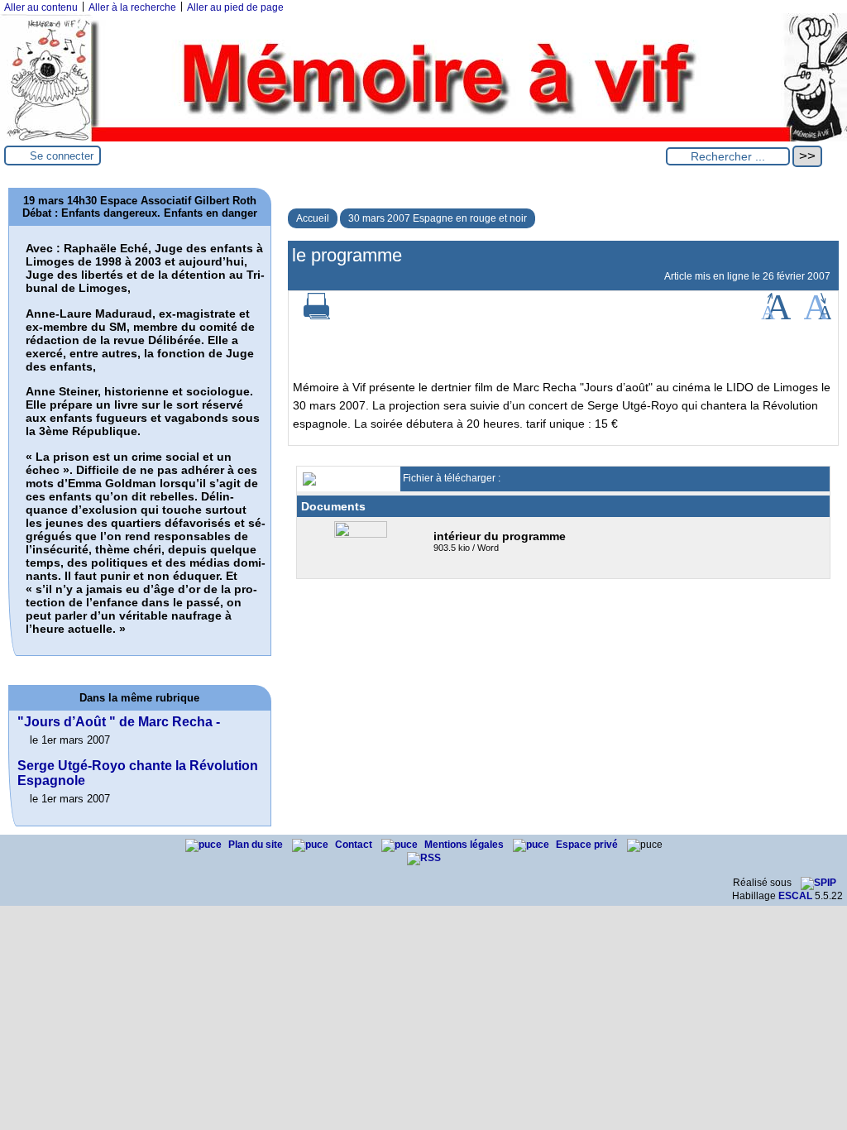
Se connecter (61, 156)
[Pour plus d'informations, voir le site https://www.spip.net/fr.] (818, 882)
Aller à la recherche (132, 7)
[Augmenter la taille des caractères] (776, 316)
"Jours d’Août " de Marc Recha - (118, 722)
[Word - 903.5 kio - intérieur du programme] (362, 534)
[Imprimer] (317, 316)
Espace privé (588, 844)
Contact (355, 844)
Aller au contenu (41, 7)
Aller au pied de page (235, 7)
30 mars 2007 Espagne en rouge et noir (437, 218)
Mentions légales (465, 844)
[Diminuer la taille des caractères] (817, 316)
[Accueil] (423, 138)
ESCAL (795, 896)
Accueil (312, 218)
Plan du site (256, 844)
